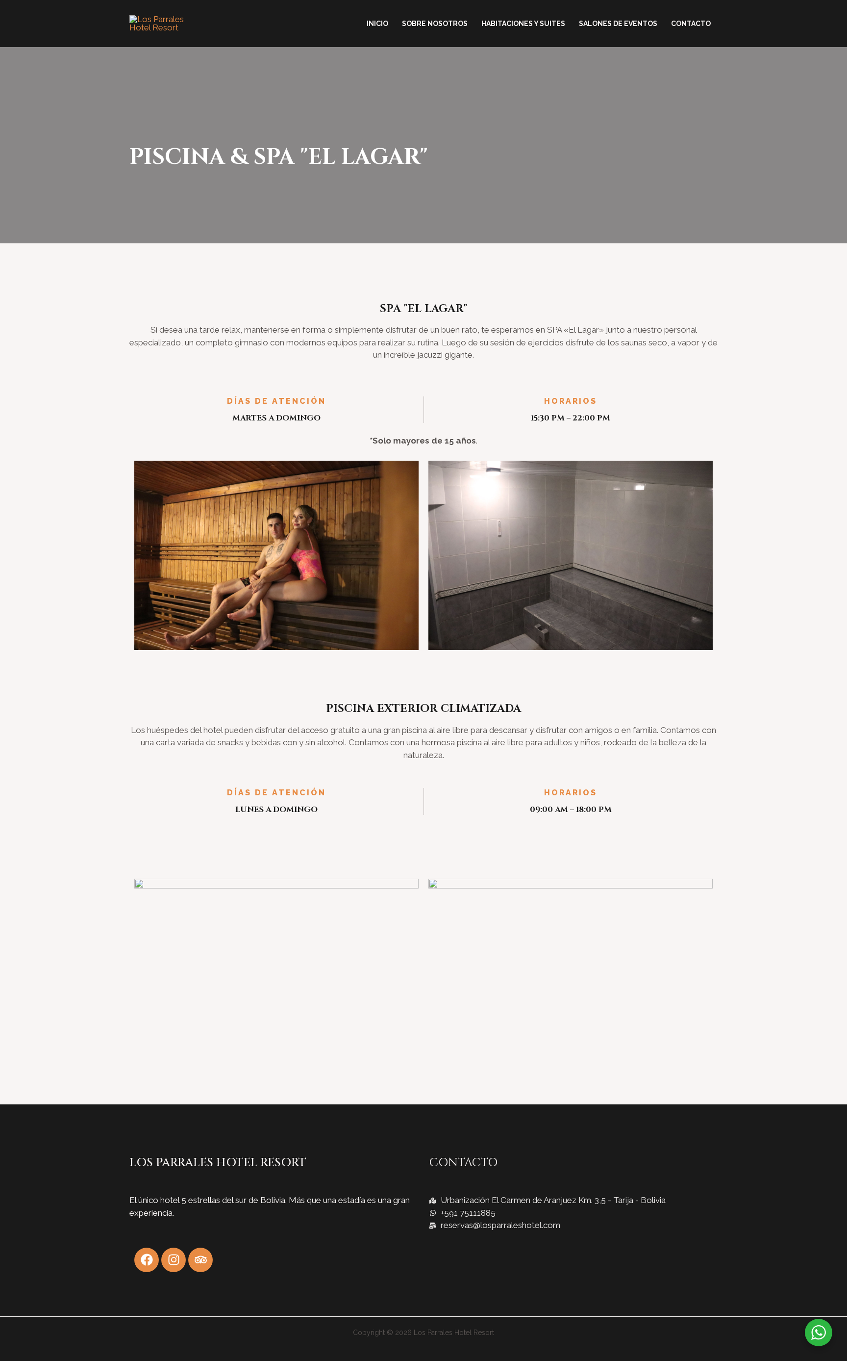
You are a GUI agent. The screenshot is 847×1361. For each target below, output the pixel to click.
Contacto (691, 23)
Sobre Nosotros (435, 23)
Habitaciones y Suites (523, 23)
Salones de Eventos (618, 23)
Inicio (377, 23)
